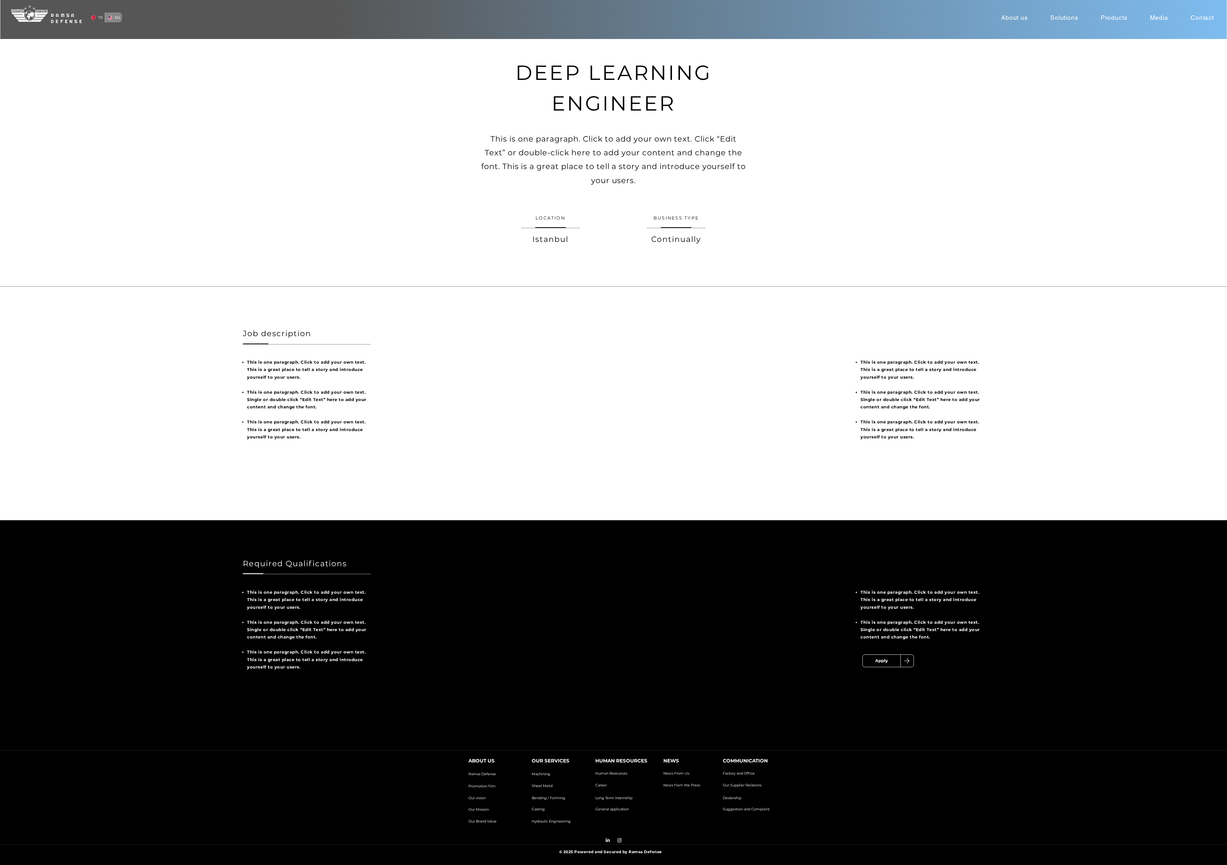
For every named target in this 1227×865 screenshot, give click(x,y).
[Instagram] (619, 840)
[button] (1014, 17)
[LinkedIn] (607, 840)
